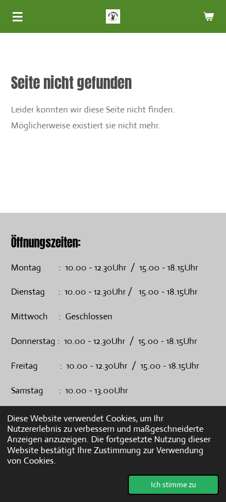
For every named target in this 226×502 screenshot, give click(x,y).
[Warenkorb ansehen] (208, 16)
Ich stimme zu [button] (173, 484)
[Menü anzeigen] (17, 16)
